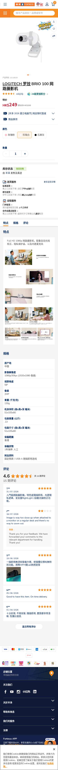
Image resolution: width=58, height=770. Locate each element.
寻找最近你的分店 (11, 675)
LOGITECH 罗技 (17, 83)
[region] (29, 757)
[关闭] (54, 749)
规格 (15, 223)
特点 (5, 223)
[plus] (25, 154)
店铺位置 (7, 671)
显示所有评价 (29, 626)
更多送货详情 (49, 182)
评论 (25, 223)
